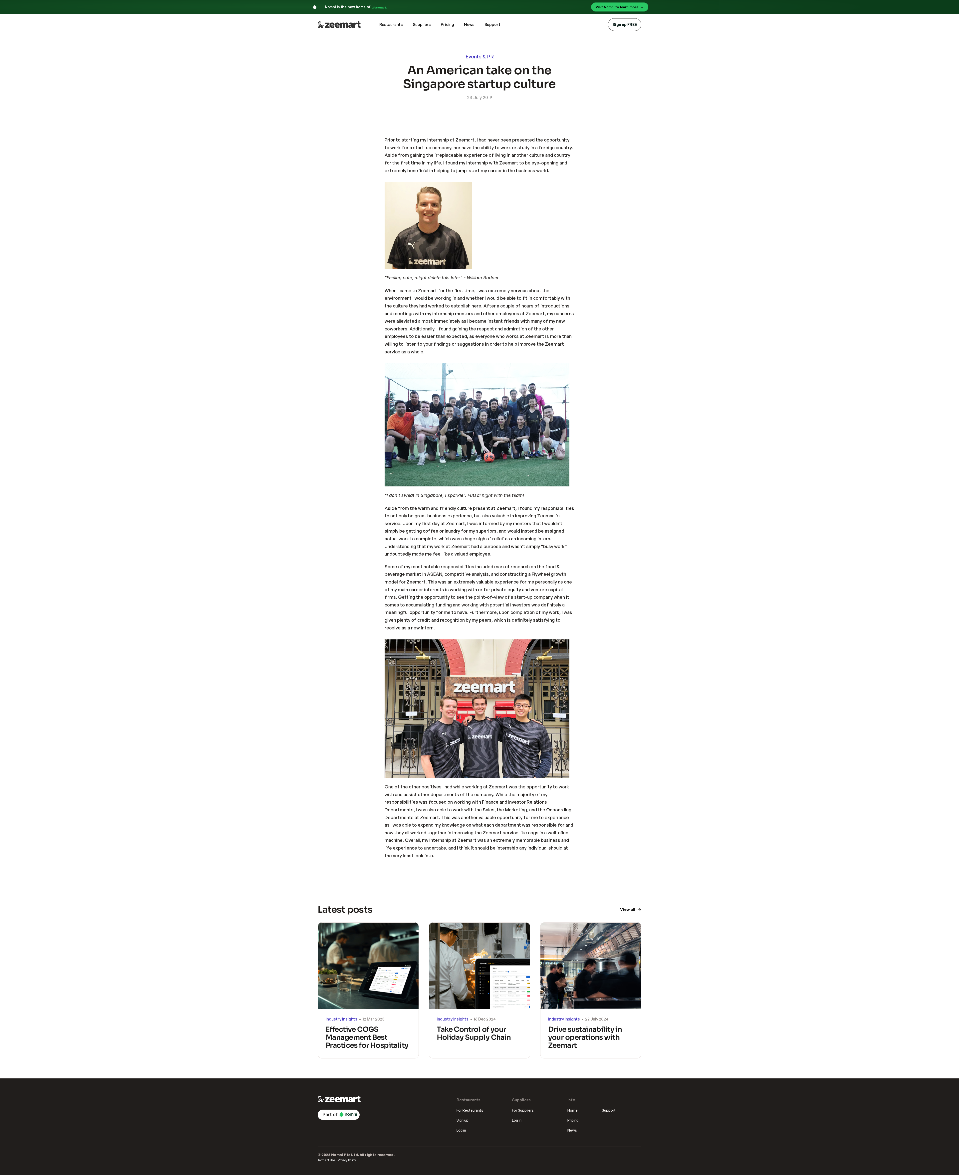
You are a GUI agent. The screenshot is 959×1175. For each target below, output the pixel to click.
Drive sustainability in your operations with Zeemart (585, 1037)
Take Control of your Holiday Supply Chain (474, 1033)
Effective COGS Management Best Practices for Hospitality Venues (368, 1041)
